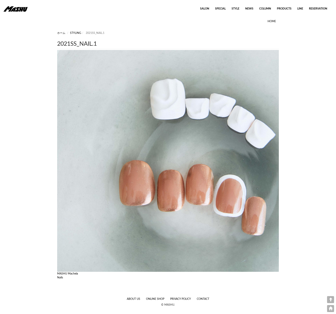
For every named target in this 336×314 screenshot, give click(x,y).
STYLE (235, 8)
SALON (204, 8)
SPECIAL (220, 8)
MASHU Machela (67, 273)
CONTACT (203, 299)
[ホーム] (17, 8)
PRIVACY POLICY (180, 299)
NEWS (249, 8)
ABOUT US (133, 299)
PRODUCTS (284, 8)
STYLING (75, 33)
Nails (60, 277)
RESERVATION (318, 8)
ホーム (61, 33)
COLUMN (265, 8)
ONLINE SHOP (155, 299)
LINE (300, 8)
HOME (272, 21)
